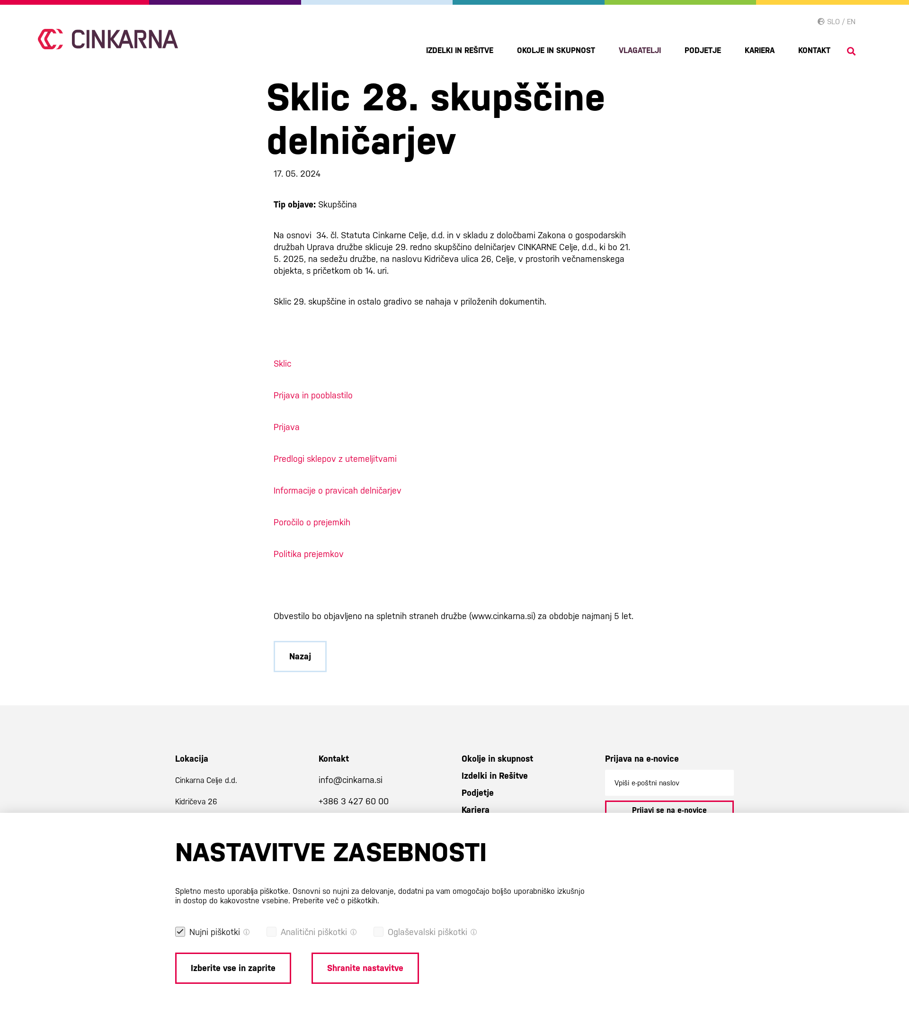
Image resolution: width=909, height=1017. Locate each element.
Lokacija (191, 759)
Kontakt (814, 50)
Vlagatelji (640, 50)
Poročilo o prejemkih (312, 522)
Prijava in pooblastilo (313, 395)
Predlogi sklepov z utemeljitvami (335, 459)
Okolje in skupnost (556, 50)
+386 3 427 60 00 (354, 801)
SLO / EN (840, 22)
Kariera (760, 50)
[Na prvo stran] (108, 39)
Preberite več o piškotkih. (336, 900)
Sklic (282, 364)
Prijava (287, 427)
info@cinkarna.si (351, 780)
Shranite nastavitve (365, 968)
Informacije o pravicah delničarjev (337, 490)
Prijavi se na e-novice (669, 810)
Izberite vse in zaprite (233, 968)
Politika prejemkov (309, 554)
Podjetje (703, 50)
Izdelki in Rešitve (459, 50)
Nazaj (300, 656)
